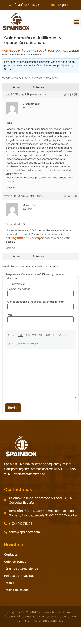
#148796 (70, 94)
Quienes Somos (15, 561)
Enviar (13, 407)
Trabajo (9, 583)
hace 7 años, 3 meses (40, 65)
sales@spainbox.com (22, 238)
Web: (10, 315)
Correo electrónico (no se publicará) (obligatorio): (36, 302)
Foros (26, 50)
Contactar (11, 554)
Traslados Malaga (16, 590)
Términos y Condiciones (21, 568)
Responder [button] (40, 94)
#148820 (70, 196)
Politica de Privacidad (19, 576)
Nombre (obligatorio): (19, 289)
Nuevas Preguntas (47, 50)
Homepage (11, 50)
